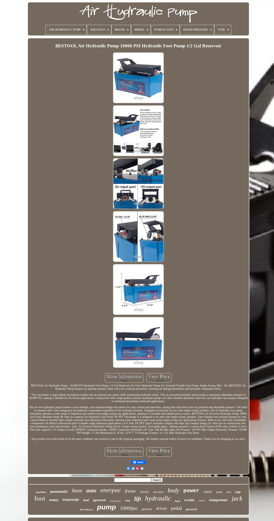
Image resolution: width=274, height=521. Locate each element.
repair (207, 492)
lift (137, 499)
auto (91, 491)
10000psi (129, 508)
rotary (54, 500)
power (191, 491)
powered (191, 509)
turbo (228, 492)
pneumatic (59, 491)
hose (77, 490)
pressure (147, 509)
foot (39, 498)
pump (106, 507)
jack (237, 498)
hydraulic (158, 498)
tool (86, 500)
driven (161, 508)
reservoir (71, 499)
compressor (218, 500)
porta (219, 492)
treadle (189, 500)
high (238, 492)
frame (130, 491)
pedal (176, 508)
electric (144, 492)
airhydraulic (115, 501)
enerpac (110, 490)
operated (99, 500)
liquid (177, 501)
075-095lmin (86, 510)
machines (41, 492)
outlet (202, 500)
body (173, 490)
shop (127, 500)
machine (158, 492)
